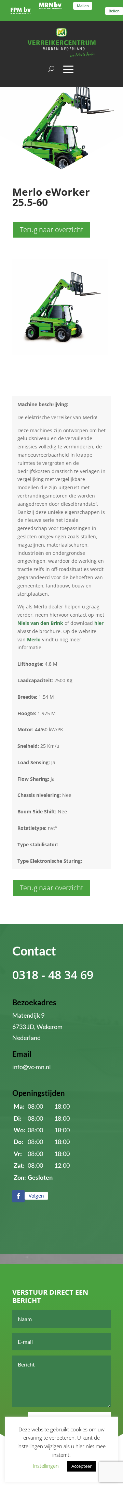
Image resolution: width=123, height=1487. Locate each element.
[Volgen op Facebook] (18, 1196)
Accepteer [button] (81, 1466)
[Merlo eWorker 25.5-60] (60, 353)
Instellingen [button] (46, 1465)
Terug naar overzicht (51, 229)
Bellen (114, 10)
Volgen (36, 1195)
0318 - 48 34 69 (52, 975)
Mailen (83, 5)
